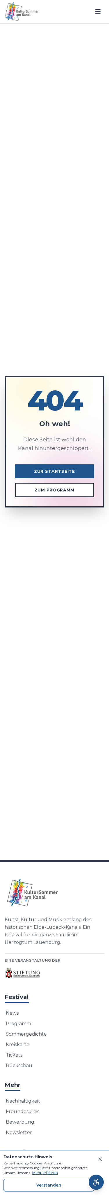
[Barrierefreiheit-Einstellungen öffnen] (96, 1182)
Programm (18, 1023)
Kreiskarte (17, 1044)
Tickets (14, 1055)
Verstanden (48, 1185)
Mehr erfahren (45, 1173)
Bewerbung (20, 1122)
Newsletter (19, 1132)
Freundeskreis (22, 1111)
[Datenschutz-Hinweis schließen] (100, 1159)
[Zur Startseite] (54, 892)
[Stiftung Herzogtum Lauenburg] (23, 972)
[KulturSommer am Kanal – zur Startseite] (22, 11)
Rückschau (19, 1065)
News (12, 1013)
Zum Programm (54, 490)
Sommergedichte (26, 1034)
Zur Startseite (54, 471)
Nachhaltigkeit (23, 1101)
